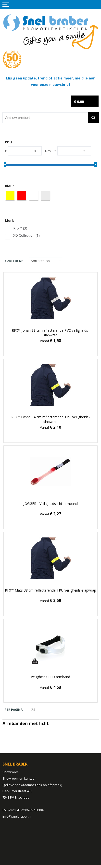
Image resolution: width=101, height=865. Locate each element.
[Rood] (21, 195)
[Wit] (33, 195)
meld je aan (85, 78)
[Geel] (10, 195)
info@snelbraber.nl (16, 816)
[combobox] (45, 117)
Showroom (10, 772)
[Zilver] (45, 195)
